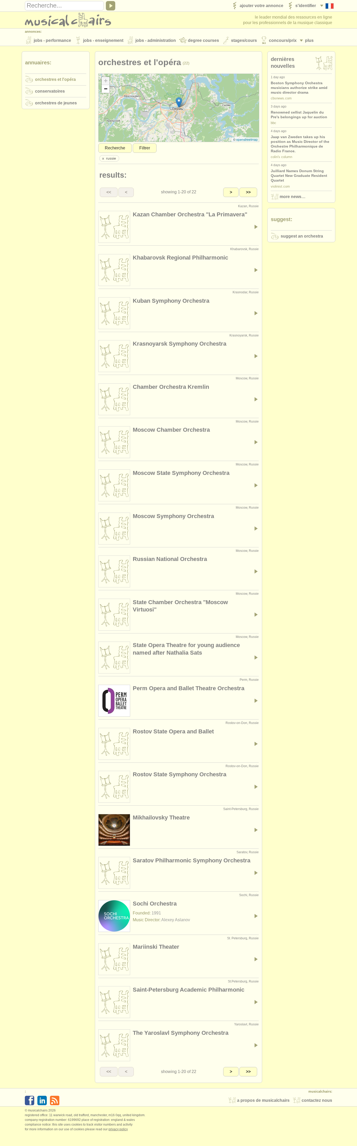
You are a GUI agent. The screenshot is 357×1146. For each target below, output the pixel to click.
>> (248, 192)
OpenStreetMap (247, 139)
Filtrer (144, 148)
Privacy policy (118, 1129)
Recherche (115, 148)
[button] (179, 102)
